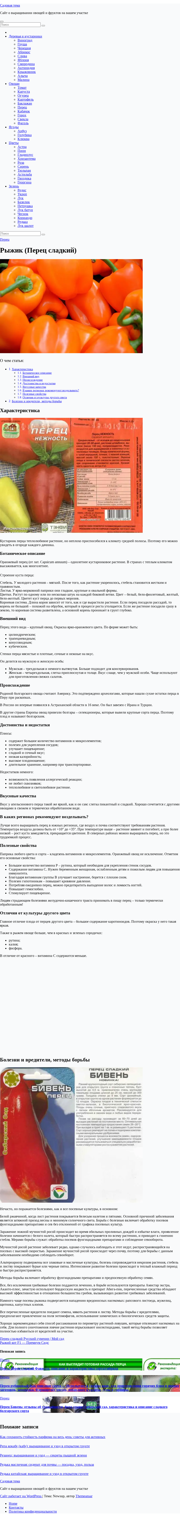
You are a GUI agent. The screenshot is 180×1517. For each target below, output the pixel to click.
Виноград (25, 40)
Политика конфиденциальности (33, 1511)
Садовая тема (10, 5)
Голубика (25, 135)
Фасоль (23, 123)
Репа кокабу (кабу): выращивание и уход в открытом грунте (45, 1446)
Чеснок (23, 214)
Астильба (25, 174)
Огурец (23, 95)
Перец (22, 107)
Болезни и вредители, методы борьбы (37, 401)
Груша (22, 44)
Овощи (14, 83)
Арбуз (22, 131)
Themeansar (84, 1496)
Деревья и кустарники (25, 36)
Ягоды (14, 127)
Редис (22, 190)
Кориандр (25, 218)
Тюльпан (24, 170)
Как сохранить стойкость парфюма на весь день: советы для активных (52, 1437)
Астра (22, 147)
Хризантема (27, 158)
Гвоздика (24, 178)
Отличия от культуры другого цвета (45, 397)
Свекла (23, 119)
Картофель (26, 99)
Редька (23, 222)
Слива (22, 56)
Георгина (24, 182)
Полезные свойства (34, 393)
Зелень (14, 186)
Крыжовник (27, 72)
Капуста (24, 91)
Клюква (23, 139)
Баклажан (25, 103)
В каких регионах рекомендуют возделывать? (51, 390)
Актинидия (26, 68)
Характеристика (22, 369)
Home (13, 1503)
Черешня (24, 48)
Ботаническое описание (37, 372)
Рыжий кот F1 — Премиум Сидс (24, 1342)
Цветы (14, 143)
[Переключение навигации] (2, 21)
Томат (22, 87)
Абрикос (24, 52)
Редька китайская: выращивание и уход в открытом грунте (44, 1474)
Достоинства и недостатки (39, 383)
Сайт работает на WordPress (21, 1496)
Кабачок (24, 111)
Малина (23, 80)
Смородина (26, 64)
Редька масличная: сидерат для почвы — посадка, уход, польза (47, 1464)
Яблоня (23, 60)
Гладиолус (25, 155)
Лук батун (25, 210)
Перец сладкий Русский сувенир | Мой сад (32, 1339)
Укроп (22, 194)
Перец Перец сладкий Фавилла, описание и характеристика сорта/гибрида (59, 1368)
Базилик (24, 202)
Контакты (16, 1507)
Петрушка (25, 206)
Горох (22, 115)
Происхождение (33, 379)
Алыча (23, 76)
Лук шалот (26, 226)
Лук (20, 198)
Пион (22, 151)
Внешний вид (31, 376)
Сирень (23, 166)
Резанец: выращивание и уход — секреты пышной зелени (43, 1455)
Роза (21, 162)
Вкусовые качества (34, 386)
